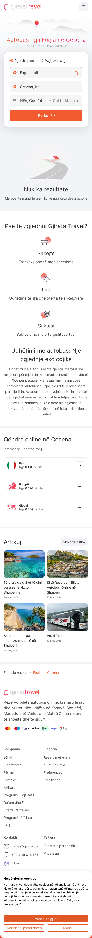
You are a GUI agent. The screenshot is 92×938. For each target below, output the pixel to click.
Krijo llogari (52, 780)
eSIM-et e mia (54, 765)
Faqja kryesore (15, 672)
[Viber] (6, 863)
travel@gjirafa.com (25, 846)
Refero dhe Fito (15, 802)
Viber (15, 863)
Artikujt (9, 787)
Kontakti (10, 780)
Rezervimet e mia (57, 757)
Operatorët (12, 765)
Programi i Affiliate (18, 818)
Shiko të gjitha (74, 542)
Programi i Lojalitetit (19, 795)
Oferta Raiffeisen (17, 810)
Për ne (9, 772)
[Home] (23, 7)
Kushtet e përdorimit (59, 846)
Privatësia (51, 853)
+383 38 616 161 (24, 855)
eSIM (8, 757)
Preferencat (53, 772)
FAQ (7, 825)
